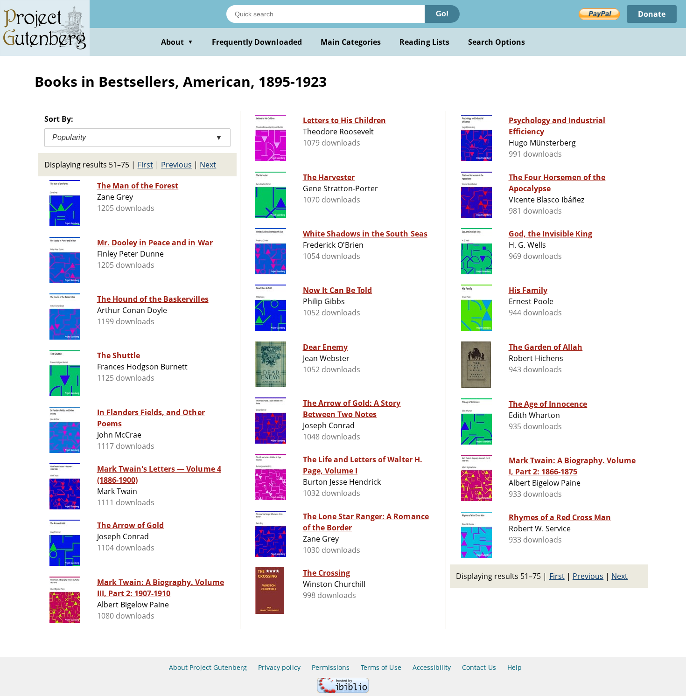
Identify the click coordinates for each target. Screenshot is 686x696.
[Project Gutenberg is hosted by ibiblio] (343, 690)
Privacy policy (279, 667)
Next (208, 165)
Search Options (496, 42)
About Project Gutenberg (208, 667)
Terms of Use (381, 667)
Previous (176, 165)
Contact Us (479, 667)
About (177, 42)
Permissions (331, 667)
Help (514, 667)
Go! (442, 14)
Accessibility (432, 667)
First (145, 165)
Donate (651, 14)
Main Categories (351, 42)
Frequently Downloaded (257, 42)
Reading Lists (424, 42)
